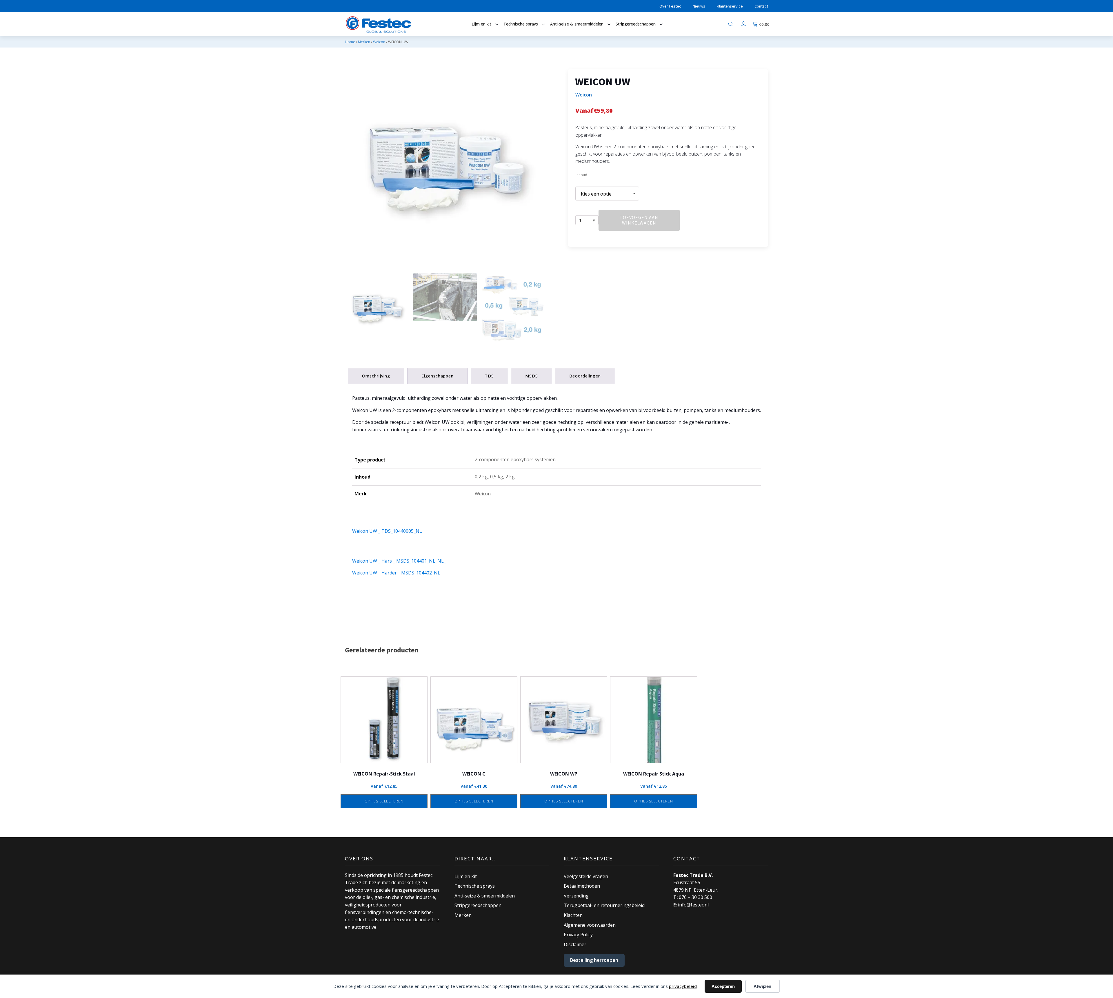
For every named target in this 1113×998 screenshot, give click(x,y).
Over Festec (670, 6)
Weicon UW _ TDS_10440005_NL (387, 531)
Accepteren (723, 986)
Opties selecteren (384, 801)
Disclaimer (575, 944)
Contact (761, 6)
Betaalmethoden (582, 886)
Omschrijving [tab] (376, 376)
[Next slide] (540, 169)
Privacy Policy (578, 934)
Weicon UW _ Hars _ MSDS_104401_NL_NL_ (399, 561)
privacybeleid (683, 986)
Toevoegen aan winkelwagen (639, 220)
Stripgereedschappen (477, 905)
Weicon (379, 41)
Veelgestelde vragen (586, 876)
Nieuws (699, 6)
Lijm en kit (465, 876)
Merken (364, 41)
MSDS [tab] (531, 376)
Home (350, 41)
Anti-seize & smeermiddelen (484, 896)
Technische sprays (474, 886)
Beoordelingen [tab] (585, 376)
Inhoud (581, 174)
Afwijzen (762, 986)
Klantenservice (730, 6)
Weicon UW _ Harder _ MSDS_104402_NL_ (397, 573)
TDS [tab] (489, 376)
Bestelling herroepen (594, 960)
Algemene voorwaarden (590, 925)
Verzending (576, 896)
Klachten (573, 915)
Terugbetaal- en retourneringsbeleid (604, 905)
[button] (377, 308)
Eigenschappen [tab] (437, 376)
